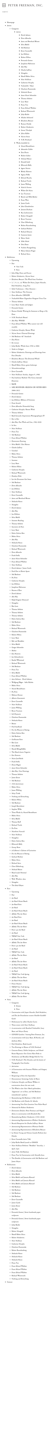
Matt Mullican (26, 79)
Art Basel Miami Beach (19, 901)
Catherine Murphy (27, 83)
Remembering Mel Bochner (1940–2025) (26, 1098)
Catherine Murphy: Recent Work (23, 330)
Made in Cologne (18, 349)
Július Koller (25, 133)
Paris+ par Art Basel (18, 930)
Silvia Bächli (25, 44)
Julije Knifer (25, 114)
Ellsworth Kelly (26, 165)
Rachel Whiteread (18, 660)
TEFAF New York (18, 936)
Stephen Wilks (17, 809)
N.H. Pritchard (26, 140)
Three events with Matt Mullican (23, 1025)
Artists (9, 25)
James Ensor (16, 777)
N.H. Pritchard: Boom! (20, 317)
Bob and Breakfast (18, 641)
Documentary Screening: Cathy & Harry (26, 1079)
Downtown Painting (19, 441)
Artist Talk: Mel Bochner (20, 1152)
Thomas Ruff (16, 822)
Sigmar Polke (25, 175)
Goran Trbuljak (26, 130)
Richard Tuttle (26, 181)
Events (18, 1006)
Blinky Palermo (26, 171)
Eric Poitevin (16, 654)
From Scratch (16, 403)
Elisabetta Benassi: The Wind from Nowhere (27, 279)
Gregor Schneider (18, 647)
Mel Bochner (25, 48)
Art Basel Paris (17, 904)
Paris (18, 270)
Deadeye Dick (16, 476)
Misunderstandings (18, 368)
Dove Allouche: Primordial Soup (23, 406)
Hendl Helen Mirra (27, 76)
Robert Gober (25, 156)
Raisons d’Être (17, 590)
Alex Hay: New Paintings (20, 771)
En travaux (15, 343)
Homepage (10, 22)
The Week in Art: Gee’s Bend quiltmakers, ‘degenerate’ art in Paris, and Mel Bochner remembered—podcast (26, 1091)
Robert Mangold (26, 216)
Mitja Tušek (16, 793)
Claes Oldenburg (27, 222)
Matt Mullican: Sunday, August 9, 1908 (26, 374)
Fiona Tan (24, 105)
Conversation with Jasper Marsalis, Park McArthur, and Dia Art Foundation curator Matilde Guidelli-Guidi (29, 1015)
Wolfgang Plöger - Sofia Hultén (22, 682)
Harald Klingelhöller (19, 749)
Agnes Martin (25, 168)
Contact (9, 1282)
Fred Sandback (17, 727)
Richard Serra (25, 254)
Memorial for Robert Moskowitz (23, 1107)
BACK (14, 384)
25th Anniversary (17, 784)
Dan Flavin (25, 152)
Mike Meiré (25, 241)
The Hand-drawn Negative (21, 752)
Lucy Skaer (24, 102)
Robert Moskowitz (27, 127)
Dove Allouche (26, 38)
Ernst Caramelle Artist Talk (21, 1139)
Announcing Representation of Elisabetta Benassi (28, 1130)
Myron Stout (25, 136)
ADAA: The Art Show (19, 914)
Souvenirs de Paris (18, 527)
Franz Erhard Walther (28, 108)
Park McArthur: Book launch (22, 1044)
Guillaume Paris (17, 739)
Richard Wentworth (28, 111)
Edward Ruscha (26, 178)
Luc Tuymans (25, 194)
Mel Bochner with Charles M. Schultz (25, 1101)
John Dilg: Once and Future (21, 273)
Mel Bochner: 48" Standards (21, 336)
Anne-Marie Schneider (28, 95)
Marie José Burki (17, 758)
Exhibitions (11, 257)
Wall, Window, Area (19, 879)
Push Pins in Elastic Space (21, 571)
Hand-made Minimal (19, 873)
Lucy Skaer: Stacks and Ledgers (22, 305)
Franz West (25, 200)
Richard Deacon (26, 232)
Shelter (14, 650)
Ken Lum (15, 606)
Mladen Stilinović (27, 117)
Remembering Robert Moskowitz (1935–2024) (28, 1117)
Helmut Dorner (17, 695)
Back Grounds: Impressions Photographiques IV (28, 416)
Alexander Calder (27, 149)
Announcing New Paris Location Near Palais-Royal (29, 1104)
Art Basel (15, 898)
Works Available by (23, 143)
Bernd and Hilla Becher (29, 197)
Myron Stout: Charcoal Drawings (23, 333)
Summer (14, 460)
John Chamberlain (27, 206)
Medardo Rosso (26, 92)
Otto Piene (24, 244)
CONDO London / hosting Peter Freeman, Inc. (28, 1034)
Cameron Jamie (26, 235)
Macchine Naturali (18, 831)
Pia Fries (14, 578)
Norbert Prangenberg (28, 248)
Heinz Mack (25, 238)
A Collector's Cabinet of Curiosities (24, 850)
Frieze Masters (17, 984)
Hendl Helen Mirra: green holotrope (24, 365)
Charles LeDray (26, 70)
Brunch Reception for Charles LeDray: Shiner (27, 1123)
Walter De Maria (27, 190)
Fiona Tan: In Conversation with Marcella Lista (28, 1155)
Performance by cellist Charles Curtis (24, 1022)
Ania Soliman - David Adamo (22, 679)
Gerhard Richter (26, 229)
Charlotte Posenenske (28, 89)
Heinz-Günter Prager (28, 251)
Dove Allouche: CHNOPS (21, 295)
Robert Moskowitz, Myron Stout (23, 276)
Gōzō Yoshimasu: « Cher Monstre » (24, 289)
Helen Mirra (16, 454)
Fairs (8, 888)
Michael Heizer (26, 159)
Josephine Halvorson (28, 64)
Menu (5, 12)
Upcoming (15, 260)
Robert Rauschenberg (28, 225)
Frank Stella (16, 555)
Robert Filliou (26, 57)
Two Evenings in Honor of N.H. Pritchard (26, 1047)
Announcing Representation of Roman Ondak (27, 1126)
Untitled (15, 451)
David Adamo (25, 35)
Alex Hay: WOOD (18, 321)
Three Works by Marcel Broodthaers (24, 812)
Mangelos (24, 73)
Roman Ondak (26, 124)
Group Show (16, 847)
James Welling (26, 184)
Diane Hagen (16, 765)
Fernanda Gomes (27, 60)
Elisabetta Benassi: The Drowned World (25, 359)
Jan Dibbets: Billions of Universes (23, 400)
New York (19, 267)
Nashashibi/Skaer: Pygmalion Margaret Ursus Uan (29, 298)
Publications (11, 1164)
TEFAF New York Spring (20, 974)
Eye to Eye (15, 419)
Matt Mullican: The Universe (22, 292)
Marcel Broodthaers (27, 146)
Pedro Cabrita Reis (18, 533)
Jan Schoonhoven (17, 657)
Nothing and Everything (20, 796)
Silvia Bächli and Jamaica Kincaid (23, 1177)
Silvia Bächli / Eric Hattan (21, 444)
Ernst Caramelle (26, 51)
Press (18, 1009)
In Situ (14, 425)
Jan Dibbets (25, 54)
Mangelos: (15, 838)
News (9, 999)
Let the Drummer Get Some (21, 479)
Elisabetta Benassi (27, 121)
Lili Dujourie (16, 714)
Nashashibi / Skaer (27, 86)
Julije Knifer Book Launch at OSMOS (25, 1142)
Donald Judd (25, 162)
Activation (15, 1066)
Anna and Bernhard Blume (30, 41)
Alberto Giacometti (18, 698)
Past (13, 263)
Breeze (14, 723)
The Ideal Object (17, 885)
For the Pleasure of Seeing (20, 730)
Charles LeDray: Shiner (20, 362)
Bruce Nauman (26, 219)
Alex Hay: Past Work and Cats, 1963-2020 (26, 422)
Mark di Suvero (26, 187)
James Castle (25, 203)
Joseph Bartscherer (18, 806)
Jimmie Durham (26, 209)
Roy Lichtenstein (27, 213)
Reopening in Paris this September (23, 1076)
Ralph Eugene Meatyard (20, 600)
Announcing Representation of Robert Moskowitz (29, 1120)
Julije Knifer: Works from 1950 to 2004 (25, 346)
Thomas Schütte (26, 98)
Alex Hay (24, 67)
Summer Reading (18, 520)
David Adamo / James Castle (21, 568)
